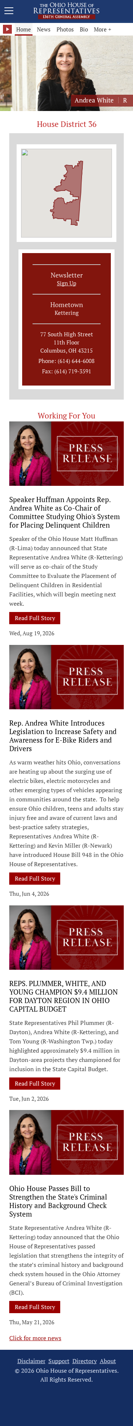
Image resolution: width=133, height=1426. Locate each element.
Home (23, 29)
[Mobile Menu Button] (8, 11)
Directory (84, 1361)
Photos (65, 29)
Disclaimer (31, 1361)
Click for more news (35, 1338)
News (44, 29)
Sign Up (66, 283)
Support (58, 1361)
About (108, 1361)
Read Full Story (37, 617)
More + (102, 29)
